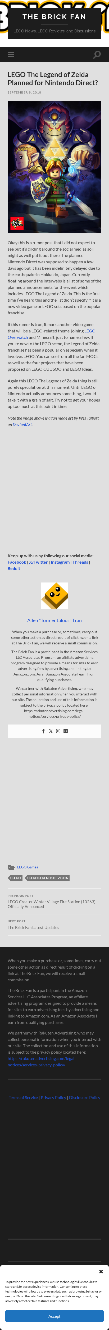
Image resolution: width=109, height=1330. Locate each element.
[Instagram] (58, 731)
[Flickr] (65, 731)
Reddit (14, 568)
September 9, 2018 (24, 92)
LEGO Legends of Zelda (48, 878)
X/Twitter (38, 561)
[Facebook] (43, 731)
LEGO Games (27, 867)
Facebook (17, 561)
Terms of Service (23, 1097)
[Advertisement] (54, 490)
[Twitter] (50, 731)
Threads (80, 561)
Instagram (60, 561)
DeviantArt (22, 424)
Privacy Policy (53, 1097)
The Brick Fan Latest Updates (33, 925)
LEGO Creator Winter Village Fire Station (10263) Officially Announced (52, 901)
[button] (101, 1271)
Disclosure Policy (84, 1097)
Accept (54, 1316)
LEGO (16, 878)
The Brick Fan (54, 16)
